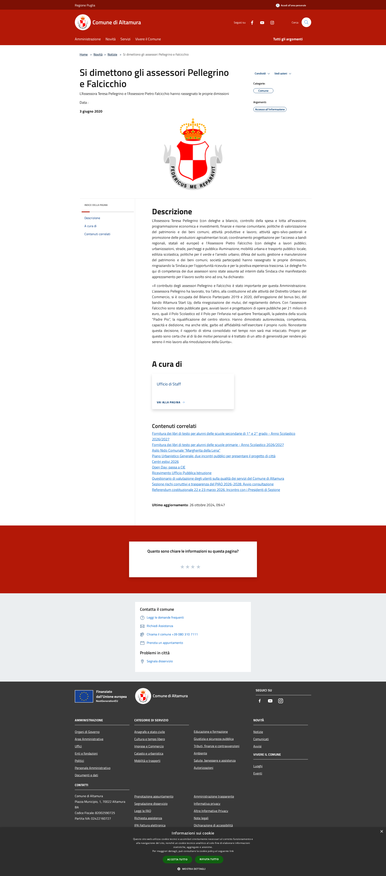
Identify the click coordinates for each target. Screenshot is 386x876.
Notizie (112, 54)
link (232, 851)
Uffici (78, 746)
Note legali (201, 818)
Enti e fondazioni (86, 753)
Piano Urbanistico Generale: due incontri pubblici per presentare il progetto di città (213, 456)
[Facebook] (250, 22)
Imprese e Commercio (149, 746)
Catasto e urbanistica (148, 753)
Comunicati (261, 739)
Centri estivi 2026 (165, 461)
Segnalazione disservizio (150, 803)
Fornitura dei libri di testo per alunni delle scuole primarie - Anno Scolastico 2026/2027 (218, 444)
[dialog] (193, 851)
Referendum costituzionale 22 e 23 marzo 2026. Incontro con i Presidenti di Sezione (216, 489)
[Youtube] (261, 22)
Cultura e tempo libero (149, 739)
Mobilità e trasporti (147, 760)
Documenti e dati (86, 775)
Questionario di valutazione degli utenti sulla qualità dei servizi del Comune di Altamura (218, 478)
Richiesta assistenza (148, 818)
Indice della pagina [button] (96, 205)
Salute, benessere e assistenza (215, 760)
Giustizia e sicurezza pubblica (214, 738)
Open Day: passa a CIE (168, 467)
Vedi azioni (281, 73)
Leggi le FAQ (142, 810)
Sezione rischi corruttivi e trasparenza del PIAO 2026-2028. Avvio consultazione (213, 484)
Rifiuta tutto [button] (209, 859)
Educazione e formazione (211, 731)
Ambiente (200, 753)
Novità (98, 54)
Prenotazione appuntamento (153, 796)
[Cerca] (306, 22)
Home (84, 54)
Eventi (257, 773)
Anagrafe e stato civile (149, 731)
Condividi (260, 73)
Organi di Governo (87, 731)
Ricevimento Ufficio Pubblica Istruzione (181, 473)
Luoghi (258, 766)
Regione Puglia (85, 5)
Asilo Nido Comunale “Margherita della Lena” (186, 450)
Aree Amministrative (89, 739)
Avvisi (257, 746)
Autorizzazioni (203, 767)
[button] (192, 868)
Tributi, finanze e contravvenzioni (216, 746)
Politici (79, 760)
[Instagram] (271, 22)
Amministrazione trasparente (214, 796)
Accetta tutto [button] (177, 859)
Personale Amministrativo (92, 767)
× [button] (381, 831)
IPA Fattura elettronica (149, 825)
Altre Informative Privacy (211, 810)
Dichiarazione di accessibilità (213, 825)
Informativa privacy (207, 803)
